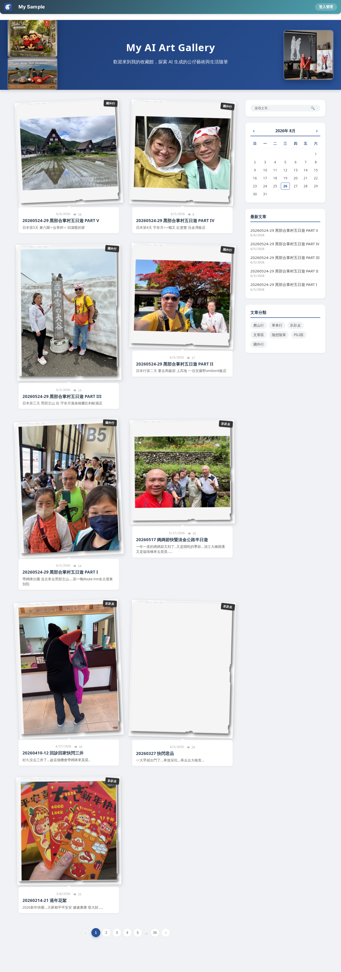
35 (155, 933)
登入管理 (326, 7)
